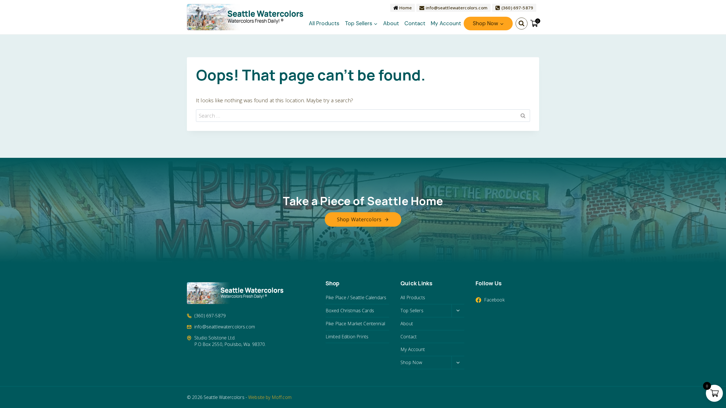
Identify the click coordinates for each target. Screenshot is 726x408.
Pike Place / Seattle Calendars (356, 297)
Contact (414, 23)
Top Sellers (411, 310)
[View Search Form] (521, 23)
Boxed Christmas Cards (350, 310)
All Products (324, 23)
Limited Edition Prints (347, 336)
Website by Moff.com (270, 397)
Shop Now (411, 362)
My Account (446, 23)
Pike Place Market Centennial (355, 323)
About (391, 23)
